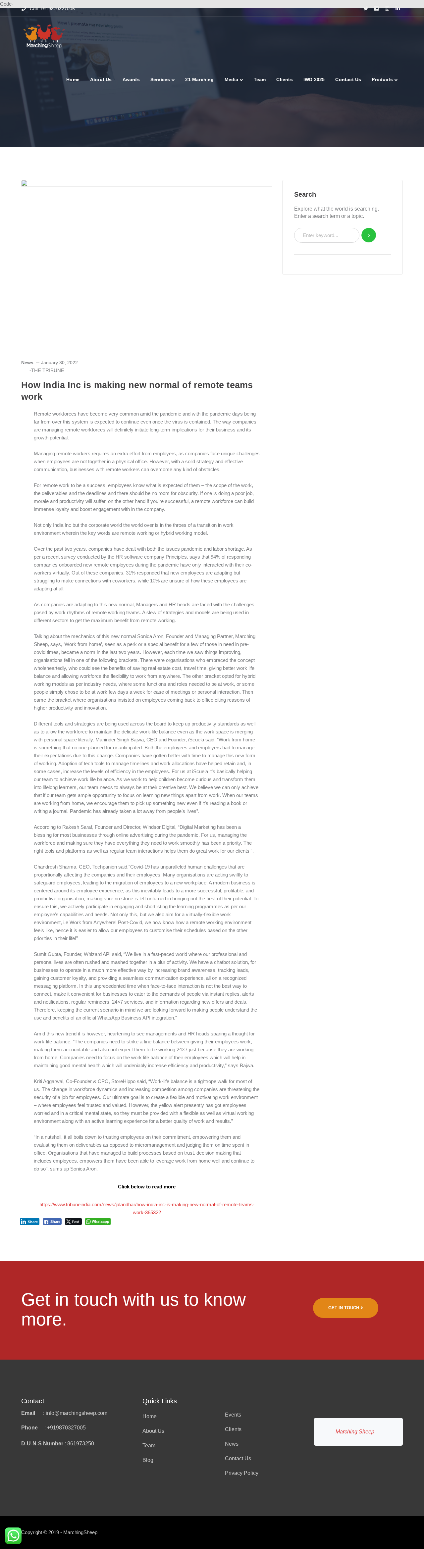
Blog (147, 1460)
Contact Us (238, 1458)
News (27, 362)
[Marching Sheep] (44, 36)
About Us (153, 1431)
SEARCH (368, 235)
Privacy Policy (241, 1473)
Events (233, 1415)
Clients (233, 1429)
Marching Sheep (355, 1431)
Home (149, 1416)
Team (148, 1445)
